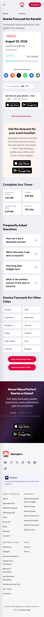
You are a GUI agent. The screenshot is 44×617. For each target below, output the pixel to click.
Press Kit (6, 522)
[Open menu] (4, 4)
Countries (7, 593)
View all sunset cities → (22, 367)
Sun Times (7, 589)
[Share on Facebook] (6, 75)
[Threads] (17, 462)
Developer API (9, 512)
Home (5, 13)
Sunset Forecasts (31, 520)
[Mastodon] (34, 462)
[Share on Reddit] (12, 75)
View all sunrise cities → (22, 359)
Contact (6, 536)
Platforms (7, 547)
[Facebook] (28, 462)
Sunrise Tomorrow (31, 516)
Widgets (6, 551)
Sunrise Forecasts (31, 525)
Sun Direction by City (11, 584)
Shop (5, 517)
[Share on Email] (38, 75)
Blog (5, 526)
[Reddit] (5, 468)
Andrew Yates (25, 610)
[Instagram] (11, 462)
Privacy (27, 547)
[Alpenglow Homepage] (22, 4)
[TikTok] (23, 462)
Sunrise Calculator (10, 556)
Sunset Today (29, 506)
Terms (26, 551)
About (5, 499)
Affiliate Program (10, 508)
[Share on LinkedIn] (31, 75)
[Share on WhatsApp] (25, 75)
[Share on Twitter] (19, 75)
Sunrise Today (30, 511)
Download (35, 5)
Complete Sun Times (18, 185)
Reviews (6, 531)
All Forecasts (29, 530)
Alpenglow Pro (9, 503)
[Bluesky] (5, 462)
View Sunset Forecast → (22, 116)
